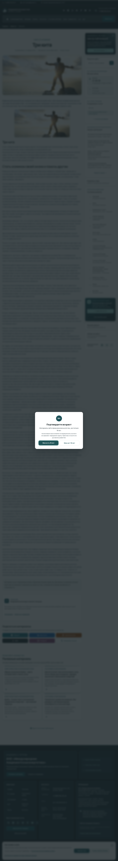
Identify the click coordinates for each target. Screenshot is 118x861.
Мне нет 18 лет (69, 443)
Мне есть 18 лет (48, 443)
